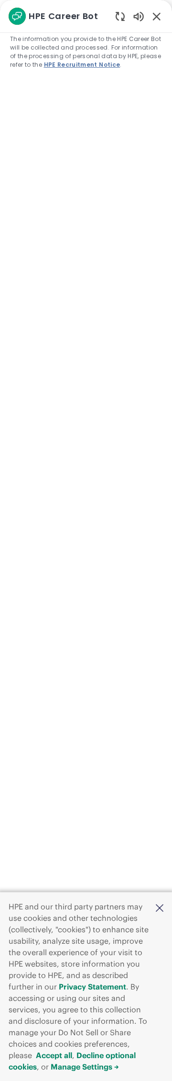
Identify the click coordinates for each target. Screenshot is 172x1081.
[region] (86, 536)
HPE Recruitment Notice (82, 65)
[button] (159, 907)
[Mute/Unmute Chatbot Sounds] (138, 16)
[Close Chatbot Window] (156, 16)
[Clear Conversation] (120, 16)
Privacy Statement (92, 986)
